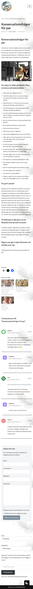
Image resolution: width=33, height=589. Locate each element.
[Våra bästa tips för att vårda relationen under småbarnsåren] (7, 282)
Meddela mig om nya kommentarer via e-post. (16, 510)
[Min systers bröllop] (22, 282)
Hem (2, 18)
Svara (30, 331)
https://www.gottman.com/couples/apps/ (19, 384)
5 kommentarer (21, 31)
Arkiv (2, 535)
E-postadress (7, 468)
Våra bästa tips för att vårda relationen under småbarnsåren (7, 289)
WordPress (21, 587)
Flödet (6, 18)
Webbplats (6, 476)
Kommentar (7, 483)
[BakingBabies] (6, 6)
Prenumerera (8, 572)
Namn (5, 460)
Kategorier (4, 545)
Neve (9, 587)
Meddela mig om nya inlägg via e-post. (15, 513)
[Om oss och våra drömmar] (7, 300)
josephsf (5, 31)
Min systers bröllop (21, 287)
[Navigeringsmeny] (30, 6)
